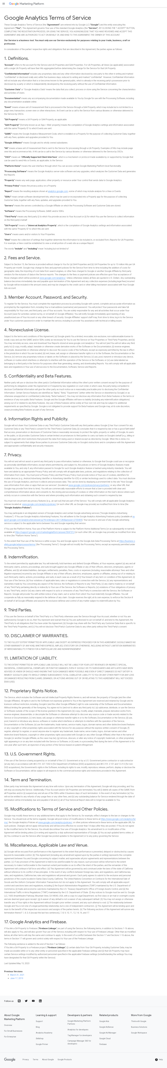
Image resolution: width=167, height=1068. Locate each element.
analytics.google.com (58, 191)
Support (39, 1021)
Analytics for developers (78, 1030)
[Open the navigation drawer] (4, 4)
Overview (8, 1025)
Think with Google (138, 1021)
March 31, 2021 (17, 975)
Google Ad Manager (107, 1033)
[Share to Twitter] (26, 1001)
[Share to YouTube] (33, 1001)
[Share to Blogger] (19, 1001)
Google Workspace (139, 1033)
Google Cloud (105, 1038)
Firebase (103, 1044)
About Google (48, 1059)
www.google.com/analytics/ (53, 278)
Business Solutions (139, 1027)
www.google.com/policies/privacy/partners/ (88, 485)
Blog (38, 1027)
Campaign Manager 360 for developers (79, 1042)
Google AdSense (106, 1027)
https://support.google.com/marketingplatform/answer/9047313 (44, 532)
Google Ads (104, 1021)
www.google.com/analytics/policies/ (39, 504)
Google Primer (42, 1044)
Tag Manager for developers (80, 1035)
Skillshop (39, 1038)
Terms (35, 1059)
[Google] (14, 4)
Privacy (26, 1059)
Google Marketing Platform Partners (79, 1022)
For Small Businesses (13, 1031)
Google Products (65, 1059)
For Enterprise (10, 1037)
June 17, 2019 (16, 978)
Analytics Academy (44, 1033)
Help (161, 1059)
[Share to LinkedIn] (40, 1001)
